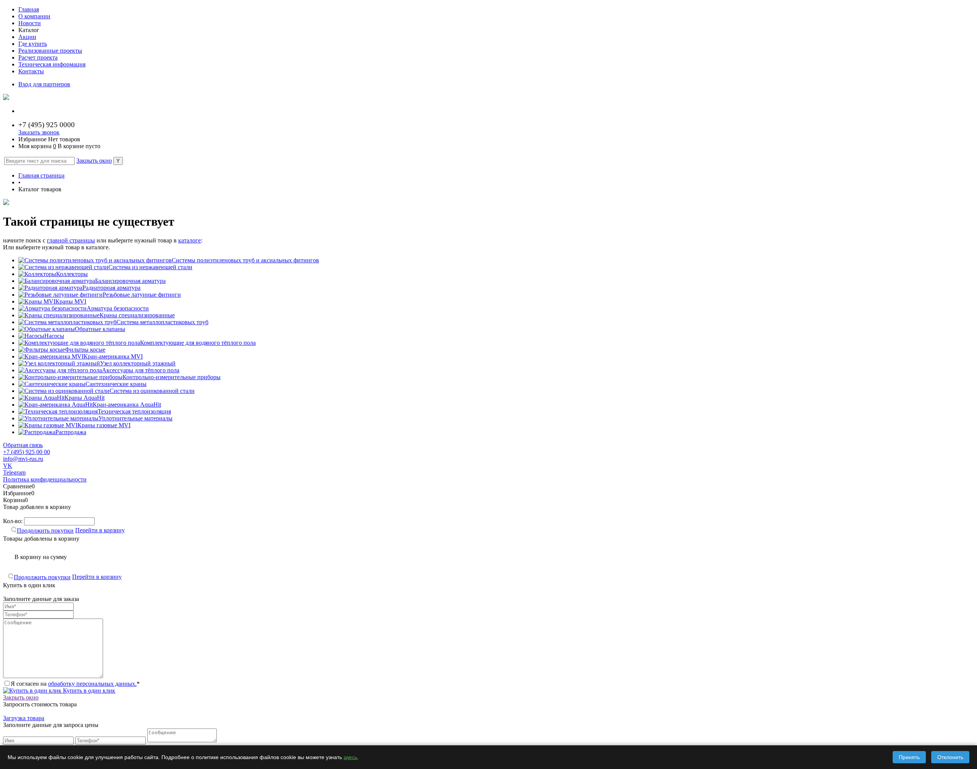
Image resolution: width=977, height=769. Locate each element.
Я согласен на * (75, 683)
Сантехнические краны (116, 384)
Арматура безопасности (118, 308)
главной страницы (71, 240)
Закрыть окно (94, 160)
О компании (34, 16)
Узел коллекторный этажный (138, 363)
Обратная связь (23, 445)
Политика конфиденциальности (45, 479)
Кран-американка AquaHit (127, 404)
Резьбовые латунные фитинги (142, 294)
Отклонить (950, 757)
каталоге (189, 240)
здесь (350, 757)
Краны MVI (70, 301)
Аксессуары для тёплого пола (140, 370)
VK (7, 465)
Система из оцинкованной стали (152, 391)
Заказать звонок (39, 132)
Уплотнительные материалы (135, 418)
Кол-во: (13, 521)
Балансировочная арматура (130, 281)
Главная (28, 9)
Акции (27, 37)
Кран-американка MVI (113, 356)
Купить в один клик (88, 690)
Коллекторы (72, 274)
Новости (29, 23)
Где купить (32, 43)
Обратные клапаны (100, 329)
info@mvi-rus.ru (23, 459)
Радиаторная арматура (111, 287)
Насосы (54, 336)
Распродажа (70, 432)
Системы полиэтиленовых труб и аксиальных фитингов (245, 260)
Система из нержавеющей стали (150, 267)
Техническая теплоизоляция (134, 411)
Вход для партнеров (44, 84)
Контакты (31, 71)
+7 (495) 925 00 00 (26, 452)
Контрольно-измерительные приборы (172, 377)
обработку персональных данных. (92, 683)
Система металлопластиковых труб (162, 322)
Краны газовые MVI (104, 425)
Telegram (14, 472)
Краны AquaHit (84, 397)
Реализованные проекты (50, 50)
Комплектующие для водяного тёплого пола (198, 342)
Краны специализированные (137, 315)
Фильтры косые (85, 349)
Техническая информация (51, 64)
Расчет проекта (38, 57)
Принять (909, 757)
